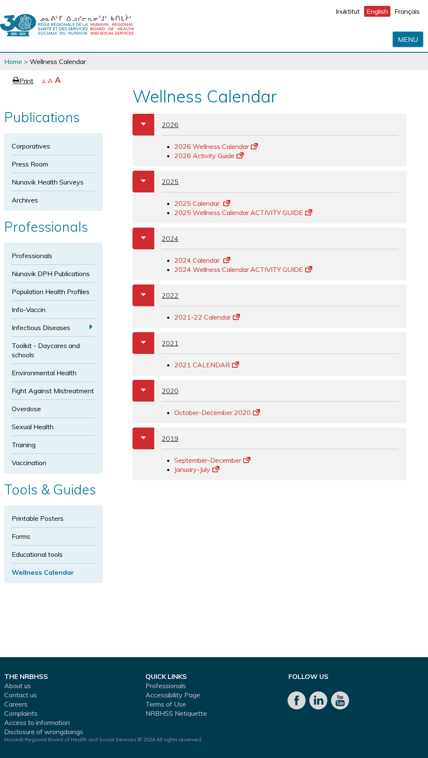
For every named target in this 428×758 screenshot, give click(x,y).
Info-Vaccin (29, 309)
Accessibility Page (172, 695)
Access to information (37, 722)
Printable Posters (38, 518)
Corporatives (31, 146)
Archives (25, 200)
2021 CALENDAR (202, 365)
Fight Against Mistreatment (53, 391)
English (377, 11)
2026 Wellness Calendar (211, 146)
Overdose (26, 409)
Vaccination (29, 462)
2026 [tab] (158, 124)
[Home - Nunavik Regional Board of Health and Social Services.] (67, 26)
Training (24, 444)
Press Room (30, 164)
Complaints (21, 713)
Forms (21, 536)
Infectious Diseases (41, 327)
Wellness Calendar (43, 572)
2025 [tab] (158, 181)
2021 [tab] (158, 342)
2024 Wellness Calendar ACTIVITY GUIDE (238, 269)
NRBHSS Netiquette (176, 713)
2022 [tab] (158, 295)
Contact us (20, 695)
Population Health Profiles (50, 291)
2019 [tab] (158, 438)
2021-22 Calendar (202, 317)
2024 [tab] (158, 238)
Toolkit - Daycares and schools (46, 350)
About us (17, 685)
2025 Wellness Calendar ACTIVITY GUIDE (238, 212)
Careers (16, 704)
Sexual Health (33, 427)
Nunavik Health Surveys (48, 182)
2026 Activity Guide (204, 155)
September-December (207, 460)
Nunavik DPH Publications (51, 273)
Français (407, 11)
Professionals (32, 255)
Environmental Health (44, 373)
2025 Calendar (197, 203)
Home (13, 61)
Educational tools (37, 554)
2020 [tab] (158, 390)
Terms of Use (165, 704)
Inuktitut (348, 11)
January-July (192, 469)
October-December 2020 (212, 412)
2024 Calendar (197, 260)
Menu (408, 39)
